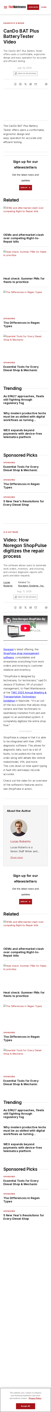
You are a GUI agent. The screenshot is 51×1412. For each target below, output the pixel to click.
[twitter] (25, 84)
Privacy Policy (35, 1398)
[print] (46, 84)
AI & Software (10, 532)
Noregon (8, 649)
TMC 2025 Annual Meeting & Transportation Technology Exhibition (25, 696)
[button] (5, 7)
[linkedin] (20, 84)
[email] (35, 84)
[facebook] (15, 84)
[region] (25, 1400)
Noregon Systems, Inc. (31, 585)
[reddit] (30, 84)
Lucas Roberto (20, 835)
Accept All (25, 1406)
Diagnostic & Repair (13, 23)
